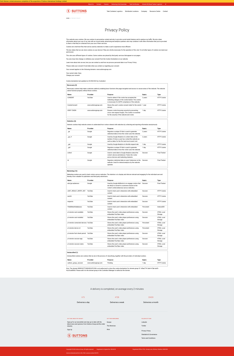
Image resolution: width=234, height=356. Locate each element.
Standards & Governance (149, 334)
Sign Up (69, 329)
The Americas (111, 326)
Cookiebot (102, 81)
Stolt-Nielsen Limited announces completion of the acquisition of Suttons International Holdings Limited (33, 1)
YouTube (90, 97)
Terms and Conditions (148, 338)
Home (67, 18)
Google (89, 131)
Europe (109, 322)
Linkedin (144, 322)
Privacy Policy (75, 18)
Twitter (143, 326)
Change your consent (73, 75)
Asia (108, 329)
